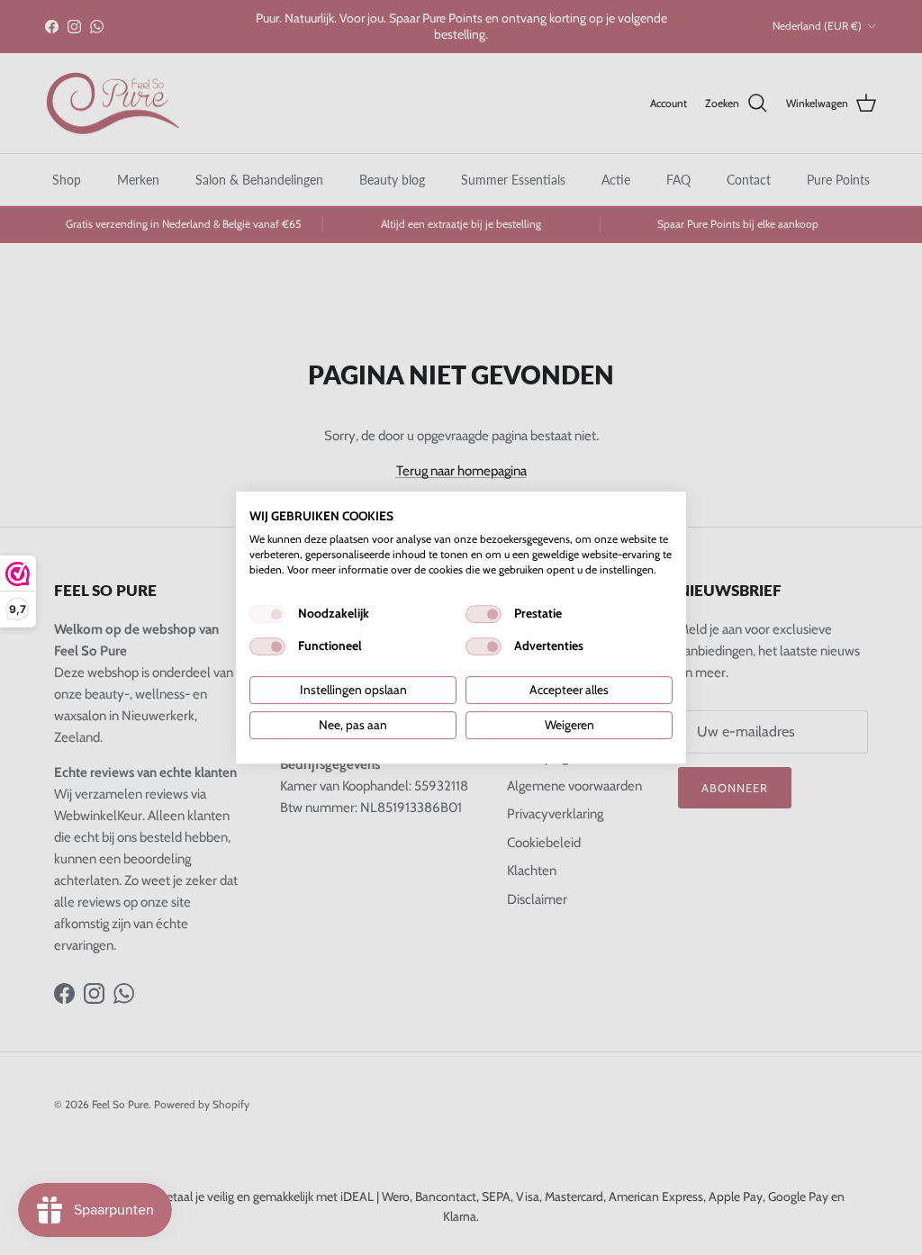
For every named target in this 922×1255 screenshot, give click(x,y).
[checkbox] (267, 614)
